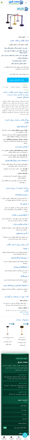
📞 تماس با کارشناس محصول (18, 80)
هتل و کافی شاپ (14, 74)
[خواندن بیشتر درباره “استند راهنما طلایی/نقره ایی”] (3, 325)
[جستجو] (6, 2)
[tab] (25, 87)
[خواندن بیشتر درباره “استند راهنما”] (17, 325)
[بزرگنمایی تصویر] (26, 31)
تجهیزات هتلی (21, 37)
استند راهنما (22, 337)
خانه (28, 37)
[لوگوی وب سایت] (16, 2)
